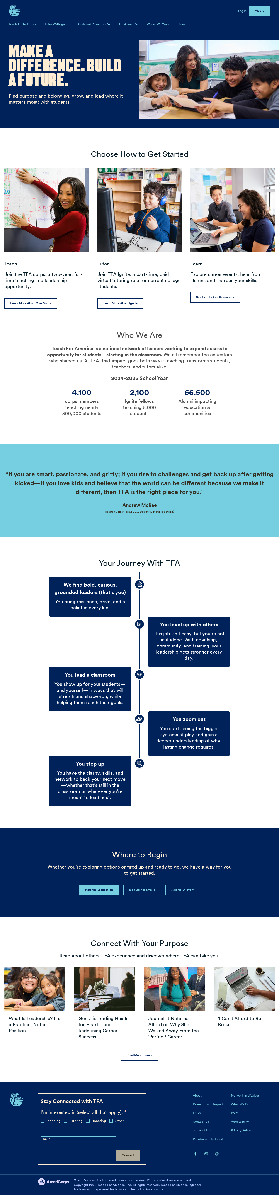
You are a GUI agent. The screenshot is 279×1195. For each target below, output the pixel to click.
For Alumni (127, 24)
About (197, 1095)
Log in (242, 11)
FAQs (197, 1113)
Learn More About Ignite (120, 303)
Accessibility (240, 1121)
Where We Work (158, 24)
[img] (136, 24)
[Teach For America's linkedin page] (216, 1153)
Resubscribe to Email (208, 1139)
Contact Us (201, 1121)
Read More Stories (140, 1055)
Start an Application (99, 889)
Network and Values (245, 1095)
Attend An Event (183, 889)
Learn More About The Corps (30, 303)
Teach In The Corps (22, 24)
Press (234, 1113)
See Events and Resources (215, 297)
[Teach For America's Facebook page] (195, 1153)
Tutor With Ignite (57, 24)
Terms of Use (202, 1130)
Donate (183, 24)
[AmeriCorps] (56, 1184)
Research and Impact (208, 1104)
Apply (260, 10)
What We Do (240, 1104)
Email (45, 1139)
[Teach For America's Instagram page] (206, 1153)
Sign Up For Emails (142, 889)
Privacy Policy (241, 1130)
